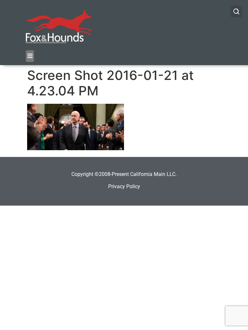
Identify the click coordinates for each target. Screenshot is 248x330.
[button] (30, 56)
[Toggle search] (236, 11)
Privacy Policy (124, 186)
